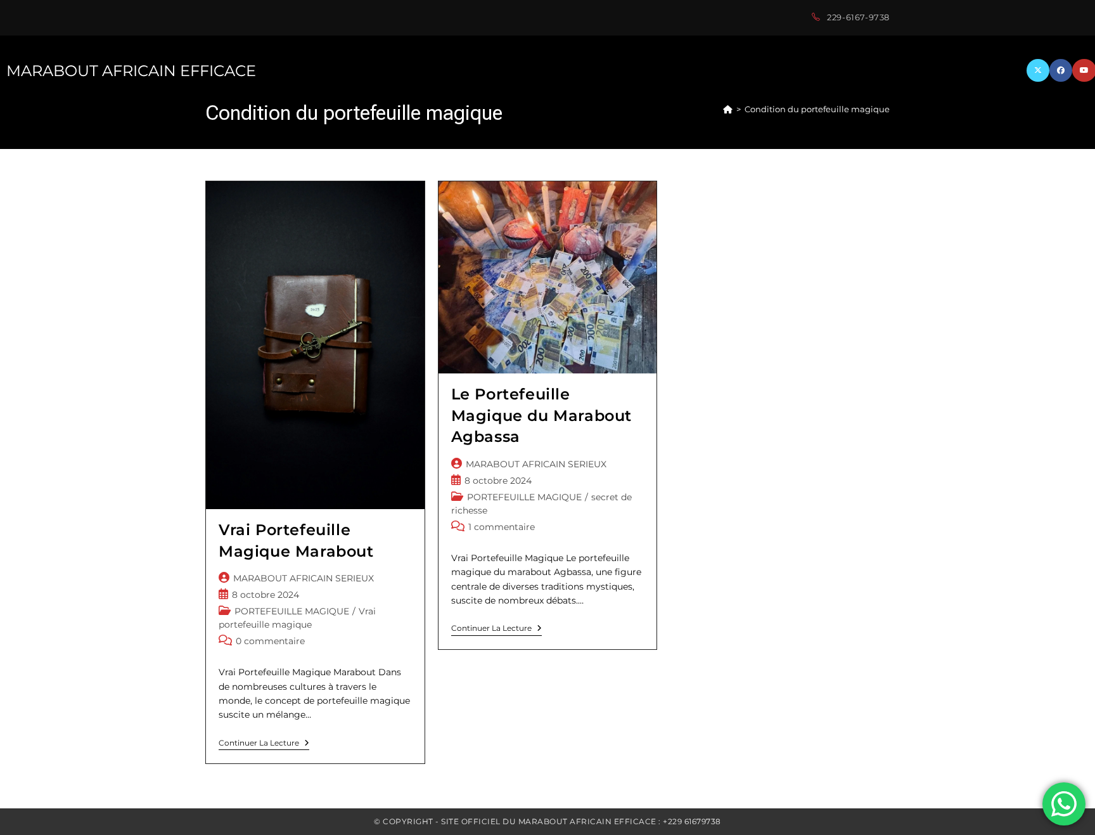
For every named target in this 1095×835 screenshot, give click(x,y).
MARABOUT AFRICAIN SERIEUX (303, 578)
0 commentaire (270, 641)
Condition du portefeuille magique (817, 109)
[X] (1038, 70)
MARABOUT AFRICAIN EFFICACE (131, 70)
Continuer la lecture (264, 744)
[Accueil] (728, 109)
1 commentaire (501, 527)
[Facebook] (1060, 70)
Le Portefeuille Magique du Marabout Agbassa (541, 415)
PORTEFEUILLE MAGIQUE (291, 611)
